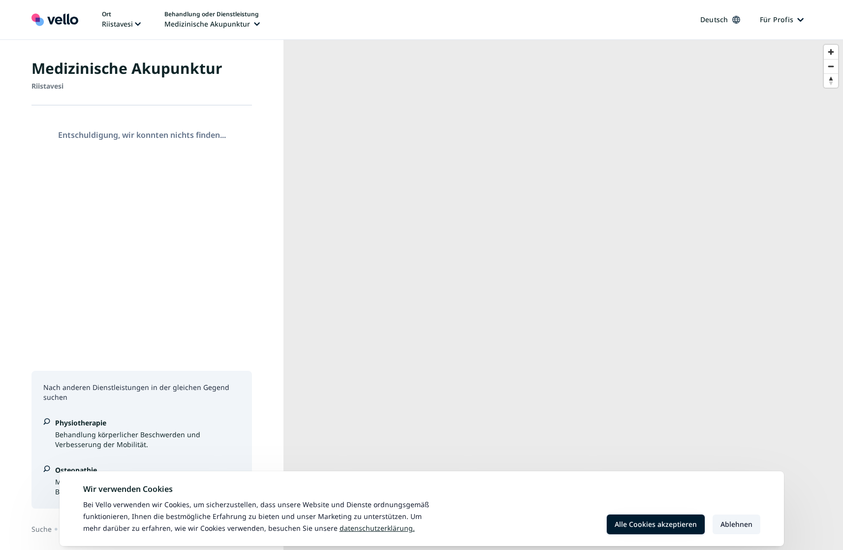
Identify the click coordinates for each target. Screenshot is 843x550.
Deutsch (714, 19)
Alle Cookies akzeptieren (656, 524)
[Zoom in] (831, 52)
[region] (563, 295)
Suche (41, 529)
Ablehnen (736, 524)
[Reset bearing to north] (831, 80)
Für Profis (777, 19)
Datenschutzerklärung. (377, 528)
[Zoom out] (831, 66)
